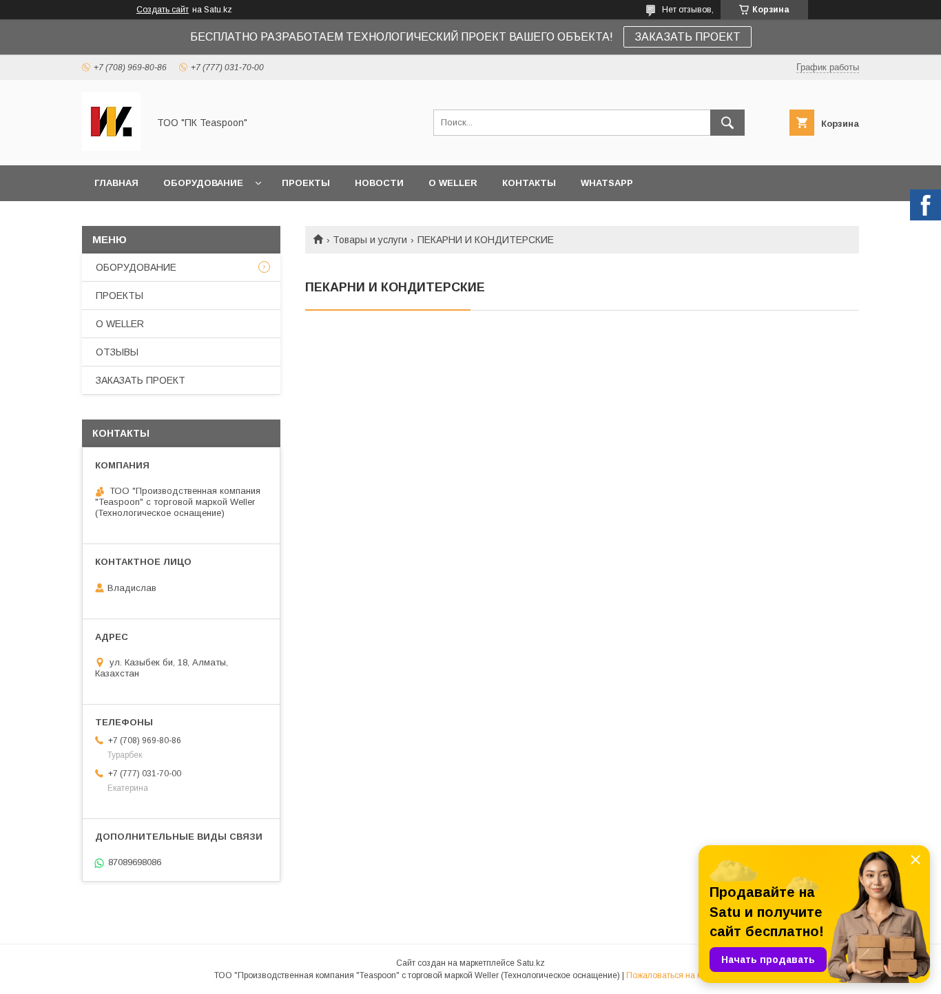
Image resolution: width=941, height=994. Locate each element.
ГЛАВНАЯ (116, 183)
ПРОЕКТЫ (306, 183)
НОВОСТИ (379, 183)
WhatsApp (607, 183)
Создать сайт (162, 9)
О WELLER (452, 183)
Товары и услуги (370, 239)
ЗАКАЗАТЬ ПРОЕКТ (687, 37)
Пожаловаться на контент (676, 975)
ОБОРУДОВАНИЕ (203, 183)
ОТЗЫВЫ (117, 352)
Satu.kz (531, 963)
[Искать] (727, 123)
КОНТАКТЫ (529, 183)
